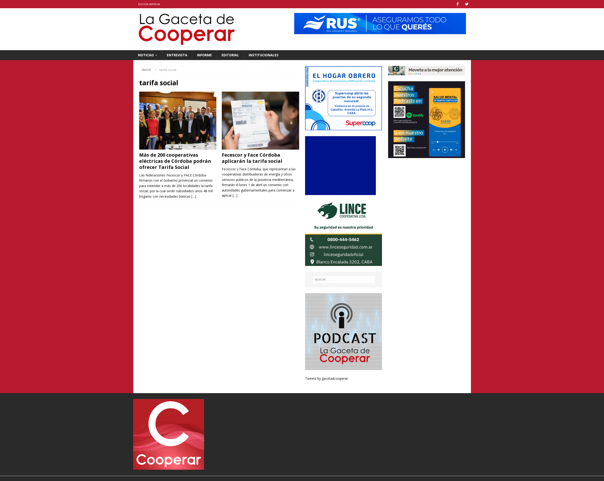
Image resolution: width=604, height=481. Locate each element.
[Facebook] (457, 4)
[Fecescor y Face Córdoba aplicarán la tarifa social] (260, 121)
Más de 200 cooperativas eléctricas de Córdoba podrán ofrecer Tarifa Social (175, 161)
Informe (204, 55)
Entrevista (177, 55)
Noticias (146, 55)
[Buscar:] (343, 280)
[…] (193, 196)
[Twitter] (467, 4)
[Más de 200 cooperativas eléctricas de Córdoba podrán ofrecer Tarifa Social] (177, 121)
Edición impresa (149, 4)
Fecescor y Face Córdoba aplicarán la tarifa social (252, 158)
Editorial (230, 55)
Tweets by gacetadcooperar (326, 378)
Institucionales (263, 55)
